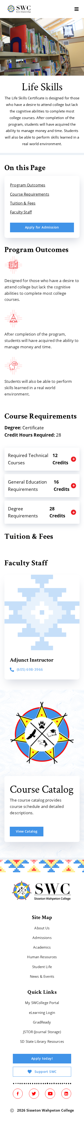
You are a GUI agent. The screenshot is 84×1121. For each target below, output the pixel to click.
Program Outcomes (27, 185)
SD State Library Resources (42, 1041)
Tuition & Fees (22, 203)
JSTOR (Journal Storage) (42, 1032)
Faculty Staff (21, 212)
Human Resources (42, 957)
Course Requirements (29, 194)
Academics (42, 947)
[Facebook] (17, 1093)
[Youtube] (50, 1093)
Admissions (41, 937)
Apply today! (42, 1058)
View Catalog (27, 831)
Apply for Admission (42, 227)
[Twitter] (33, 1093)
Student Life (42, 966)
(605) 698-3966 (30, 669)
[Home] (19, 8)
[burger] (76, 9)
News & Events (42, 976)
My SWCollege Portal (42, 1003)
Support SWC (46, 1071)
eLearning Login (42, 1012)
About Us (41, 928)
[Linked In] (66, 1093)
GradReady (42, 1022)
